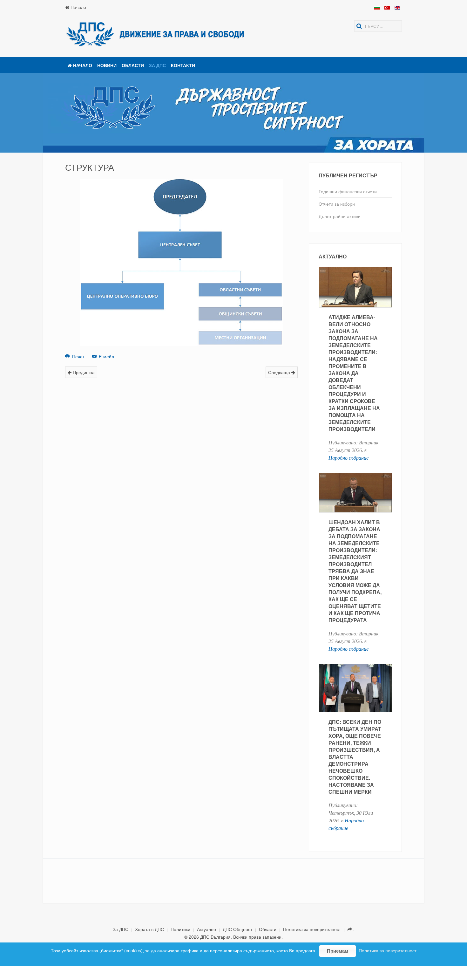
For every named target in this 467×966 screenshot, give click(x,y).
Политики (180, 929)
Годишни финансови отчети (348, 191)
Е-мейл (106, 356)
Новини (107, 65)
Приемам (337, 951)
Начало (77, 7)
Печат (78, 356)
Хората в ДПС (149, 929)
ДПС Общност (237, 929)
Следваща (279, 372)
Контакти (183, 65)
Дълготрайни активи (340, 216)
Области (133, 65)
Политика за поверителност (312, 929)
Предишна (83, 372)
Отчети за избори (337, 204)
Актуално (206, 929)
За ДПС (157, 65)
